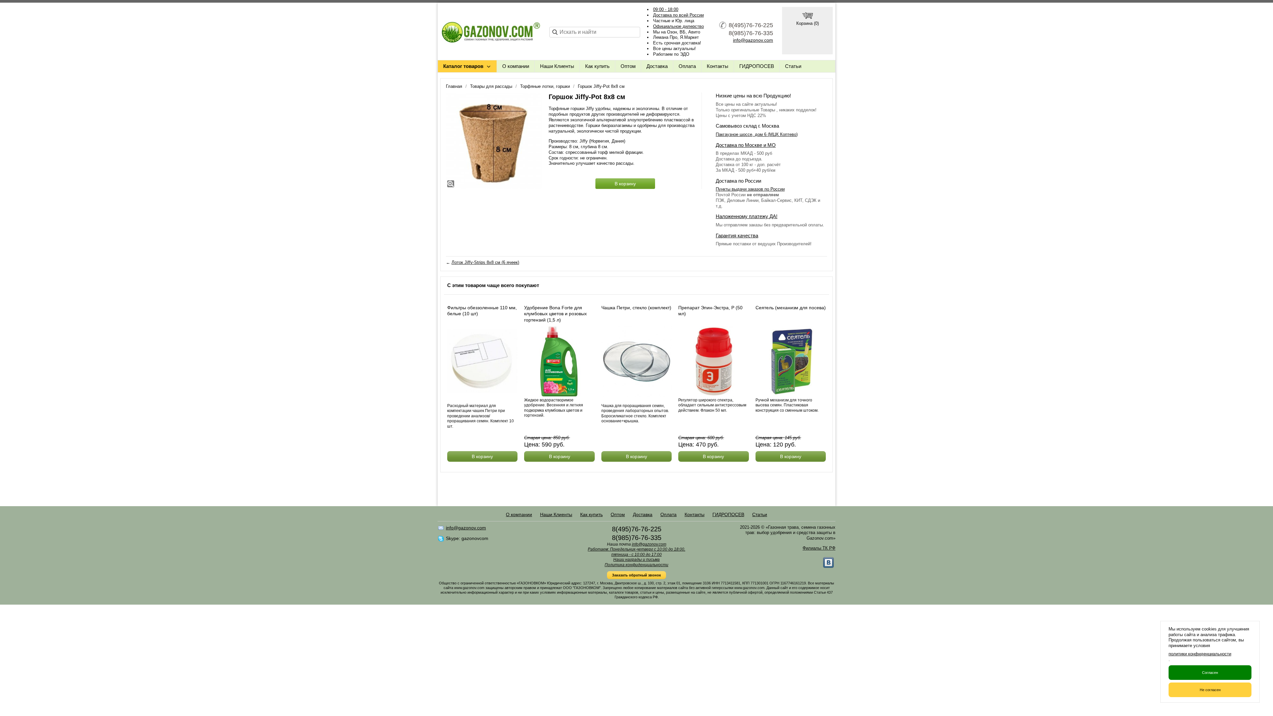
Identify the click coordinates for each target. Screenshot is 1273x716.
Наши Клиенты (557, 66)
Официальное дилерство (678, 26)
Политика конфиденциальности (636, 565)
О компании (515, 66)
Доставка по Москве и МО (746, 145)
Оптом (628, 66)
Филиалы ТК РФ (819, 548)
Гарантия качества (737, 235)
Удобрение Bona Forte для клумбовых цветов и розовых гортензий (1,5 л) (555, 313)
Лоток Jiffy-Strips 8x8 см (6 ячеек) (485, 262)
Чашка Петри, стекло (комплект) (636, 307)
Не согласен (1210, 690)
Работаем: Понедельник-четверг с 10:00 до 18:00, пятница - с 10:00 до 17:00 (636, 552)
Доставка (657, 66)
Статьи (793, 66)
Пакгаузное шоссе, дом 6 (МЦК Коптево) (757, 134)
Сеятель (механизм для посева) (791, 307)
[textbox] (594, 32)
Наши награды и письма (636, 559)
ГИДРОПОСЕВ (756, 66)
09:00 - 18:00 (665, 9)
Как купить (597, 66)
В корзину (625, 183)
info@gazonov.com (753, 40)
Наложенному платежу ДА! (746, 216)
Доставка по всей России (678, 15)
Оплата (687, 66)
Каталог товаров (463, 66)
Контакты (717, 66)
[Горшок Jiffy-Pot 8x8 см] (494, 140)
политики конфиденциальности (1200, 653)
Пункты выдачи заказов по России (750, 189)
